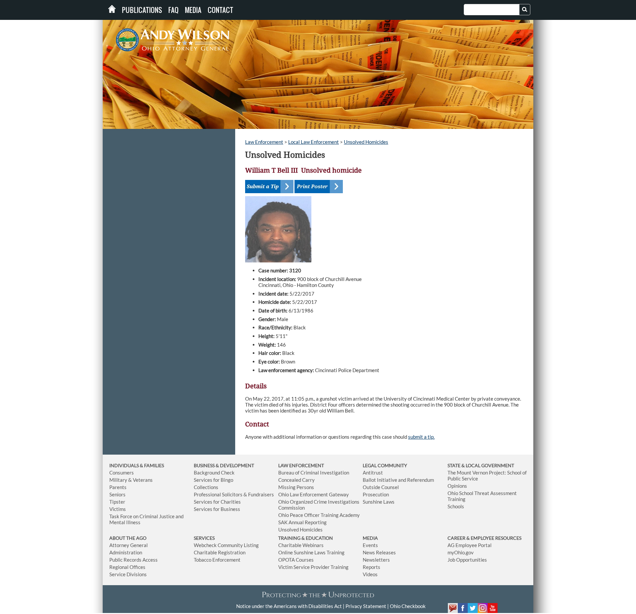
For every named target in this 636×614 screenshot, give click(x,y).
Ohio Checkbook (408, 606)
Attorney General (128, 545)
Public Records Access (133, 560)
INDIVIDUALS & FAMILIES (136, 465)
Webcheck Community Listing (226, 545)
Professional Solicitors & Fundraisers (234, 494)
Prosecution (376, 494)
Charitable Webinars (301, 545)
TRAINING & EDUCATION (305, 538)
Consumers (121, 472)
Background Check (214, 472)
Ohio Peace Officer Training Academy (319, 515)
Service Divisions (128, 574)
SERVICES (204, 538)
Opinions (457, 486)
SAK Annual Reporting (302, 522)
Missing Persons (296, 487)
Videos (370, 574)
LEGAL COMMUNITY (385, 465)
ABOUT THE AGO (127, 538)
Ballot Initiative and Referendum (398, 480)
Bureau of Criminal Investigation (313, 472)
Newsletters (376, 560)
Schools (456, 506)
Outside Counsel (381, 487)
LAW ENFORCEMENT (301, 465)
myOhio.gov (461, 552)
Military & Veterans (131, 480)
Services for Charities (217, 502)
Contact (220, 10)
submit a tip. (421, 437)
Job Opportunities (467, 560)
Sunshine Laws (379, 502)
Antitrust (373, 472)
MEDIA (370, 538)
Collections (206, 487)
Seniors (117, 494)
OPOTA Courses (296, 560)
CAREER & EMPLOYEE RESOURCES (484, 538)
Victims (117, 509)
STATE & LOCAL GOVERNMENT (481, 465)
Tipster (117, 502)
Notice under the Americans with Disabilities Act (289, 606)
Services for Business (217, 509)
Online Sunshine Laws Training (311, 552)
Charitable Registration (219, 552)
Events (370, 545)
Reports (371, 567)
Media (193, 10)
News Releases (379, 552)
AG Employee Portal (470, 545)
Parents (118, 487)
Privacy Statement (365, 606)
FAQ (173, 10)
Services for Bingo (213, 480)
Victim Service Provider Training (313, 567)
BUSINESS (205, 465)
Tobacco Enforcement (217, 560)
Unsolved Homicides (366, 142)
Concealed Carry (296, 480)
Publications (142, 10)
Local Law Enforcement (313, 142)
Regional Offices (127, 567)
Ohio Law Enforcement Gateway (313, 494)
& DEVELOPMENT (235, 465)
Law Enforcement (264, 142)
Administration (125, 552)
